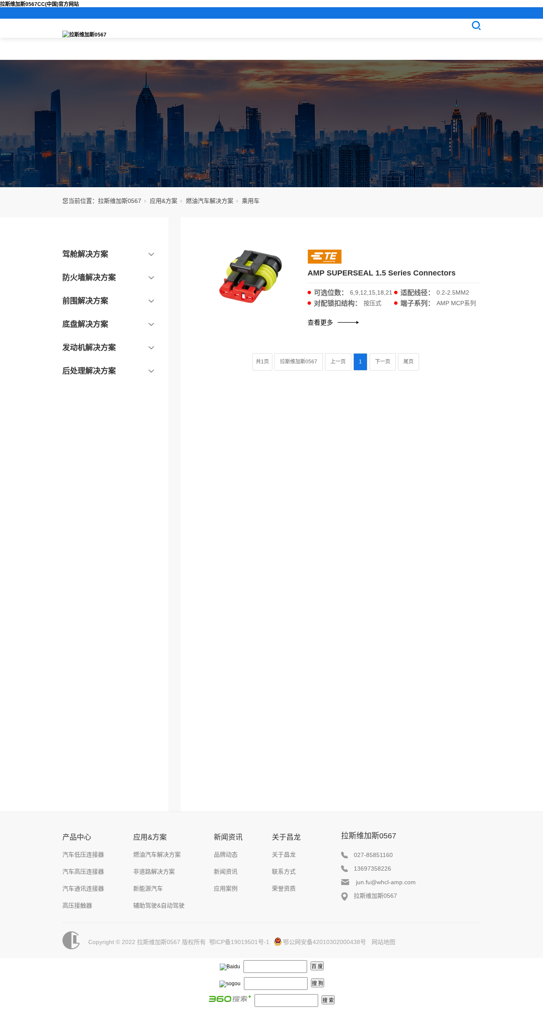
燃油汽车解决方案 (209, 200)
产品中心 (76, 837)
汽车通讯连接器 (83, 888)
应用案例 (226, 888)
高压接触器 (77, 905)
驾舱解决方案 (85, 254)
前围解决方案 (85, 301)
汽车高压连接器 (83, 871)
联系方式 (284, 871)
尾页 (408, 362)
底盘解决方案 (85, 324)
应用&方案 (163, 200)
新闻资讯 (228, 837)
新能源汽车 (148, 888)
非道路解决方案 (154, 871)
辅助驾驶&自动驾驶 (159, 905)
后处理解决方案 (89, 371)
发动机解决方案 (89, 347)
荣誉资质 (284, 888)
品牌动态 (226, 854)
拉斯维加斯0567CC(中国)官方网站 (39, 4)
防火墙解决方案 (89, 277)
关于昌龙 (286, 837)
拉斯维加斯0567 (119, 200)
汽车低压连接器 (83, 854)
